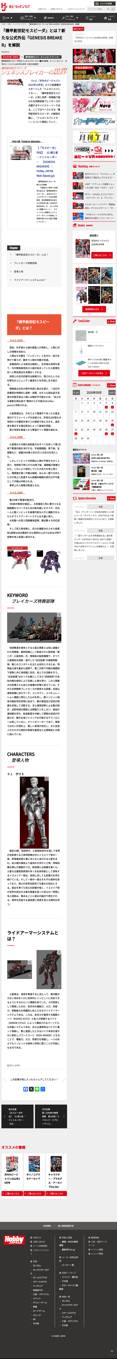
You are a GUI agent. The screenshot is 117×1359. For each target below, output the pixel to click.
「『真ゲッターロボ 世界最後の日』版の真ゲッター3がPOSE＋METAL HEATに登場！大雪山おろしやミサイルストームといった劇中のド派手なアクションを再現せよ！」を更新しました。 (94, 542)
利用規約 (47, 1225)
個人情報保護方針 (66, 1225)
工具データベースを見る (92, 373)
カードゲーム (39, 1310)
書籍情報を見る (92, 309)
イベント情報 (97, 1249)
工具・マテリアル (41, 1294)
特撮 (35, 1306)
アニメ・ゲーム (40, 1302)
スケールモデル (40, 1281)
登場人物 (18, 271)
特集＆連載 (67, 1237)
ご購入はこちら (12, 1193)
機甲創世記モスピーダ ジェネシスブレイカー (42, 57)
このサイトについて (76, 8)
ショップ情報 (97, 1253)
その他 (36, 1323)
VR (34, 1319)
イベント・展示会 (70, 1276)
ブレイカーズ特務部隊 (25, 263)
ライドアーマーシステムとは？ (30, 280)
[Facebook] (26, 1089)
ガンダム (37, 1265)
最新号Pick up (68, 1249)
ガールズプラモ (40, 1277)
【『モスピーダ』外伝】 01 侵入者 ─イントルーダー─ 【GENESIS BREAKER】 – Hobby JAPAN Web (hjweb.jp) (47, 161)
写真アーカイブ (69, 1272)
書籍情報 (95, 1237)
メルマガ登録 (106, 3)
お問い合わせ (56, 8)
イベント (37, 1298)
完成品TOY (38, 1290)
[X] (31, 1089)
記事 (101, 506)
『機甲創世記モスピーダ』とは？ (31, 254)
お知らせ (42, 8)
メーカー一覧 (68, 1264)
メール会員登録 (40, 1245)
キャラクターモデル (10, 57)
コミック (37, 1315)
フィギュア (38, 1285)
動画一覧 (66, 1296)
